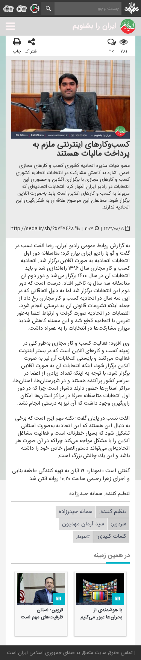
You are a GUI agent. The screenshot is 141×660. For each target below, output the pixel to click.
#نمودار (83, 536)
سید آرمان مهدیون (83, 524)
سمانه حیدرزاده (75, 511)
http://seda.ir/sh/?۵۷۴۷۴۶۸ (42, 229)
